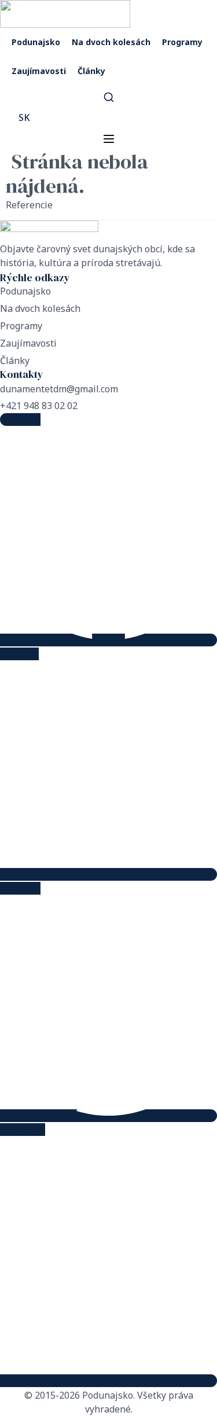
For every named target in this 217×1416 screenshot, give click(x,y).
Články (91, 70)
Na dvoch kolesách (111, 41)
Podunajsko (36, 41)
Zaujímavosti (39, 70)
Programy (182, 41)
